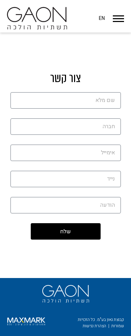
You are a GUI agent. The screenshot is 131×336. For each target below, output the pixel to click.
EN (102, 18)
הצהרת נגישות (94, 326)
